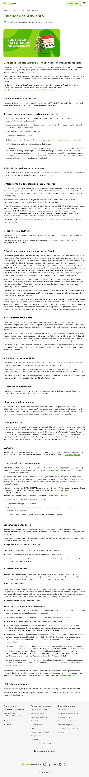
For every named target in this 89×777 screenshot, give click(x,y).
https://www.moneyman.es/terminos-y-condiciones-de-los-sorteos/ (28, 90)
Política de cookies (37, 713)
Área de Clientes (73, 3)
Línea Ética (35, 740)
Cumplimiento (36, 736)
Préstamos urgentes (65, 725)
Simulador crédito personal (68, 728)
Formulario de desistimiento (41, 732)
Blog (32, 728)
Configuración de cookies (46, 751)
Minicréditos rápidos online (68, 713)
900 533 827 (19, 710)
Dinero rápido (63, 710)
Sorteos (61, 732)
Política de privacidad (39, 710)
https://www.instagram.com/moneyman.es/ (63, 140)
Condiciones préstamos (39, 717)
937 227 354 (8, 710)
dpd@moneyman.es (54, 470)
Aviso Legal (35, 721)
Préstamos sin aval (65, 717)
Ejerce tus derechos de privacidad (43, 743)
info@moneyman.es (72, 455)
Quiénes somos (36, 725)
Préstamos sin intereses (67, 721)
